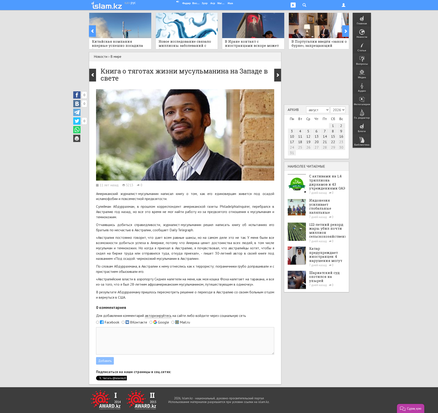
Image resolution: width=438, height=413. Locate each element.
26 (308, 147)
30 (341, 147)
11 (300, 136)
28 (325, 147)
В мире (115, 56)
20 (317, 141)
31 (292, 152)
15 (333, 136)
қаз (127, 2)
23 (341, 141)
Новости (100, 56)
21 (325, 141)
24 (292, 147)
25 (300, 147)
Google (163, 322)
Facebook (111, 322)
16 (341, 136)
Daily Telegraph (181, 230)
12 (308, 136)
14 (325, 136)
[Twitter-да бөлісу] (77, 121)
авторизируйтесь (158, 315)
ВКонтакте (138, 322)
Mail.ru (185, 322)
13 (317, 136)
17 (292, 141)
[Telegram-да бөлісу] (77, 112)
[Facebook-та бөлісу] (77, 95)
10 (292, 136)
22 (333, 141)
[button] (410, 408)
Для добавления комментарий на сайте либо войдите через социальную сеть (171, 315)
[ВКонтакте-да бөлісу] (77, 103)
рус (133, 2)
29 (333, 147)
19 (308, 141)
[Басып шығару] (77, 138)
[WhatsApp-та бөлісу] (77, 129)
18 (300, 141)
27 (317, 147)
